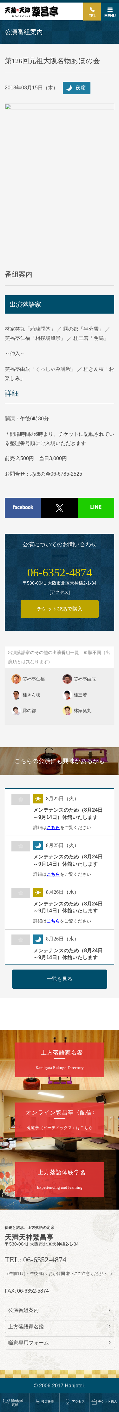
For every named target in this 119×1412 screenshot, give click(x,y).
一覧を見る (59, 979)
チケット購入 (107, 1401)
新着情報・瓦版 (19, 1403)
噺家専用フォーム (28, 1342)
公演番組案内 (23, 1310)
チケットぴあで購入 (60, 608)
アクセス (78, 1401)
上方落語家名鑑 (26, 1326)
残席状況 (47, 1401)
